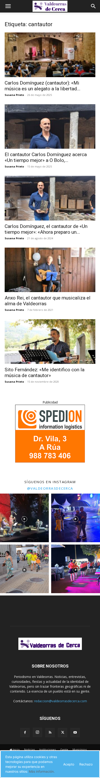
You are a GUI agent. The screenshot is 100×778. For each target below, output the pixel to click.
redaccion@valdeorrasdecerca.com (60, 701)
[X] (62, 732)
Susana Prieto (14, 95)
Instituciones (47, 750)
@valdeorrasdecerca (50, 488)
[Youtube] (75, 732)
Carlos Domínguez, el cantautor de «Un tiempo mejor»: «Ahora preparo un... (46, 229)
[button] (7, 6)
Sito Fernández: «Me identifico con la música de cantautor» (44, 372)
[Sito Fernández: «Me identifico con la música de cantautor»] (50, 341)
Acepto (68, 764)
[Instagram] (37, 732)
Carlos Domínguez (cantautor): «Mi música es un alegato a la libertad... (42, 85)
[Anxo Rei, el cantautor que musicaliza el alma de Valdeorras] (50, 270)
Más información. (42, 771)
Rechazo (86, 764)
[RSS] (50, 732)
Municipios (80, 750)
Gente (64, 750)
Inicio (16, 750)
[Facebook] (25, 732)
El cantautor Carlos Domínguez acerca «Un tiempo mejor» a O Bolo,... (46, 157)
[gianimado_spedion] (50, 461)
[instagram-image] (24, 518)
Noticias (29, 750)
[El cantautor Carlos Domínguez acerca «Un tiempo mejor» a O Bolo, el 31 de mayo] (50, 126)
